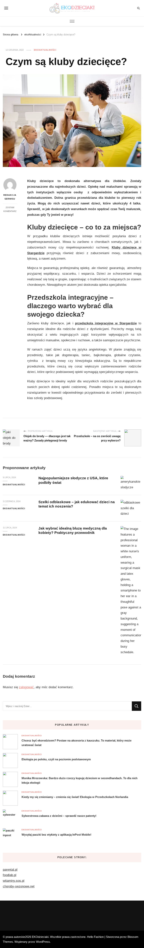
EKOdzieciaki (40, 936)
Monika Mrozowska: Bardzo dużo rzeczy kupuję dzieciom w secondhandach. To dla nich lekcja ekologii (79, 780)
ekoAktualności (45, 50)
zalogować (26, 687)
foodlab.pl (9, 875)
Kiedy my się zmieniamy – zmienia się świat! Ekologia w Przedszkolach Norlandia (75, 797)
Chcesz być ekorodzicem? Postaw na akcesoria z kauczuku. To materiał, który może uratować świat (76, 743)
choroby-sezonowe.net (18, 886)
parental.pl (10, 869)
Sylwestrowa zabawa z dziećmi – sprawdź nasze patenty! (59, 815)
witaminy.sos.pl (13, 880)
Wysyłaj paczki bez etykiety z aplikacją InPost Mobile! (56, 834)
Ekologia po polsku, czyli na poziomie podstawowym (56, 759)
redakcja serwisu (9, 197)
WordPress (43, 941)
